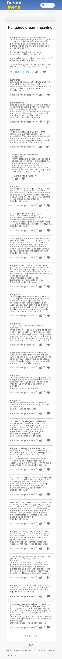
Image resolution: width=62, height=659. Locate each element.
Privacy (28, 650)
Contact (51, 650)
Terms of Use (40, 650)
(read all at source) (19, 90)
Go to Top (32, 636)
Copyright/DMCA (14, 650)
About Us (11, 655)
